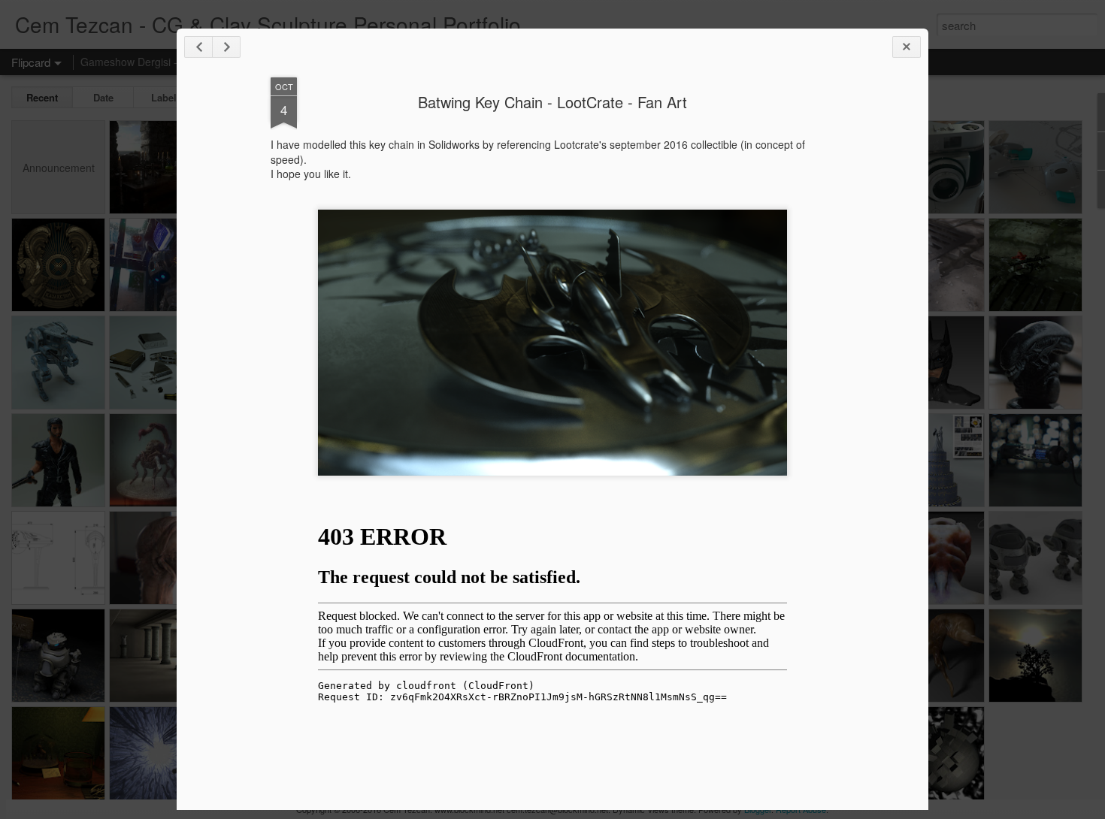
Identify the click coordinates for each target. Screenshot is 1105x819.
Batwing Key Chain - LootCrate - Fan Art (552, 102)
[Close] (906, 47)
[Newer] (198, 47)
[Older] (226, 47)
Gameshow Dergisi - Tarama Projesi (166, 61)
